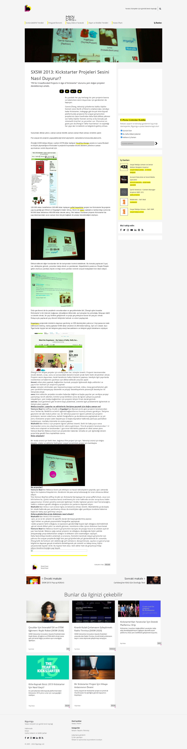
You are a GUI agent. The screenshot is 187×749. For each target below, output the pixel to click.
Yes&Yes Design (82, 143)
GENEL (159, 643)
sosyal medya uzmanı (137, 170)
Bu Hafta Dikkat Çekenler (132, 134)
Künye (27, 731)
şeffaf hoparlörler (77, 207)
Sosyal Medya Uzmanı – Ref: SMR (142, 209)
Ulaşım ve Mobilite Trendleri (98, 23)
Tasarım (79, 730)
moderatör (133, 202)
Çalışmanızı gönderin (78, 735)
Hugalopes (35, 323)
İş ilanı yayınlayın (77, 737)
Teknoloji (86, 730)
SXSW (68, 649)
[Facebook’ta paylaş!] (62, 91)
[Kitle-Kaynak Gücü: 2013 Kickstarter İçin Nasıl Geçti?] (47, 667)
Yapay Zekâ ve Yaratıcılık (75, 23)
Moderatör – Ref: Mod (138, 200)
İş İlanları (158, 23)
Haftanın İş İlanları (129, 137)
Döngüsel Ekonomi (55, 23)
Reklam (74, 730)
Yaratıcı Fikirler (76, 723)
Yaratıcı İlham (117, 23)
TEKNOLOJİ (112, 649)
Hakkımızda (28, 728)
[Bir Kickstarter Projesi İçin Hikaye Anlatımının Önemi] (93, 667)
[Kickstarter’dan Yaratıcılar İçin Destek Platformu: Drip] (139, 608)
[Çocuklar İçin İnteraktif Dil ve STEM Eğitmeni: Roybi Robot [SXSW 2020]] (47, 611)
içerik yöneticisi (135, 195)
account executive (136, 182)
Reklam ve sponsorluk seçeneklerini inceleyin (87, 740)
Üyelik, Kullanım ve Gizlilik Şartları (36, 733)
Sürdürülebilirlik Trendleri (35, 23)
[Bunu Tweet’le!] (67, 91)
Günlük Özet (127, 131)
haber (82, 210)
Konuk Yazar (44, 566)
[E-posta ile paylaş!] (79, 91)
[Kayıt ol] (156, 143)
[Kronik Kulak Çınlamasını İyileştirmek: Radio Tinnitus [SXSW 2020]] (93, 611)
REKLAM (107, 564)
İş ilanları (125, 160)
